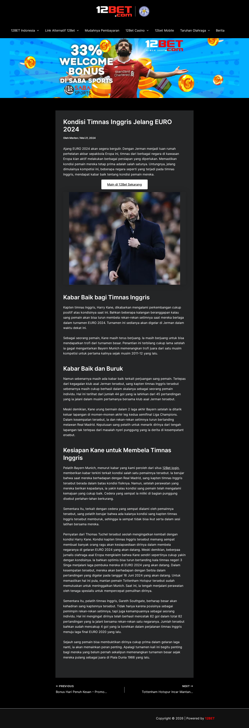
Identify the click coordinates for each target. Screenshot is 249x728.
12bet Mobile (164, 30)
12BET (210, 718)
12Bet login (170, 468)
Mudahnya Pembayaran (102, 30)
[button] (37, 30)
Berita (220, 30)
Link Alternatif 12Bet (60, 30)
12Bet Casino (135, 30)
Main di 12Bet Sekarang (124, 184)
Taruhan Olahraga (193, 30)
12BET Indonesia (23, 30)
